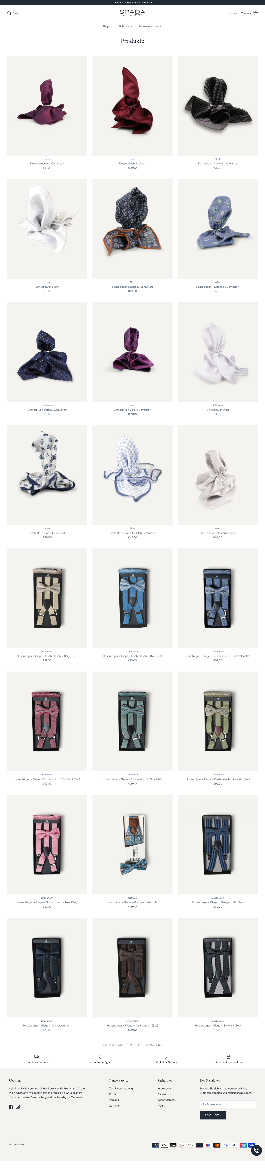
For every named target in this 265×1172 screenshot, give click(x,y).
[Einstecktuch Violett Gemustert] (132, 352)
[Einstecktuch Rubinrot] (132, 106)
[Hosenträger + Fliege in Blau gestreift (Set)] (218, 844)
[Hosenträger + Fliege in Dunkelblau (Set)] (47, 967)
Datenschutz (165, 1094)
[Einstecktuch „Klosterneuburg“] (218, 475)
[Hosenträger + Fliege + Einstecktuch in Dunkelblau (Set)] (218, 598)
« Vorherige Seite (112, 1045)
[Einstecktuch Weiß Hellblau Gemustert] (132, 475)
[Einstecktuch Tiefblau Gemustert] (47, 352)
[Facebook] (11, 1107)
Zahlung (114, 1105)
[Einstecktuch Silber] (47, 229)
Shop (106, 26)
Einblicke (124, 26)
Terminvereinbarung (150, 26)
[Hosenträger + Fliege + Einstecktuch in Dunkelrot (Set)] (47, 721)
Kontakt (114, 1094)
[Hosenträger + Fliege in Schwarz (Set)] (218, 967)
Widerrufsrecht (167, 1099)
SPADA (20, 1144)
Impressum (164, 1088)
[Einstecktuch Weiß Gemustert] (47, 475)
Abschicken (213, 1115)
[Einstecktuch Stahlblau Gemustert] (132, 229)
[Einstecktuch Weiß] (218, 352)
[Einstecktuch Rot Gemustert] (47, 106)
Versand (114, 1099)
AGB (160, 1105)
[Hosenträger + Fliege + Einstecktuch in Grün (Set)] (132, 721)
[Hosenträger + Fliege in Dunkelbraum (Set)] (132, 967)
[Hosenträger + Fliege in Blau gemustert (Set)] (132, 844)
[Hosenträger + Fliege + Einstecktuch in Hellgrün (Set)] (218, 721)
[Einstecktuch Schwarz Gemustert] (218, 106)
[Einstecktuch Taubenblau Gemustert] (218, 229)
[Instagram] (18, 1107)
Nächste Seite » (153, 1045)
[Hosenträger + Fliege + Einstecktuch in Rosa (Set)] (47, 844)
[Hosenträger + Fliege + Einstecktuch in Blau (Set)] (132, 598)
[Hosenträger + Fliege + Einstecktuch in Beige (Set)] (47, 598)
